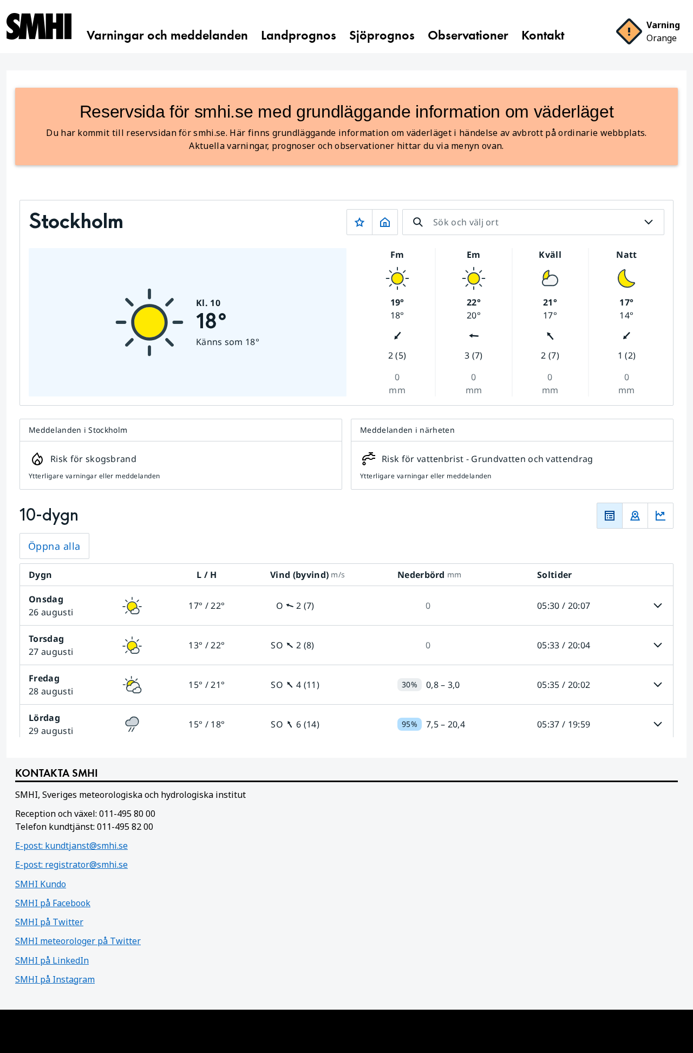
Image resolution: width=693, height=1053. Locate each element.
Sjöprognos (382, 35)
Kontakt (542, 35)
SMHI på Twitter (49, 922)
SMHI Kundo (40, 884)
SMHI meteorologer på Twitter (78, 941)
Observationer (468, 35)
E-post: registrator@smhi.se (71, 864)
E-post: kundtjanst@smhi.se (71, 845)
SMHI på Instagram (55, 979)
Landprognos (298, 35)
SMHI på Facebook (52, 903)
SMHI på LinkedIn (52, 960)
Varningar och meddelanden (167, 35)
